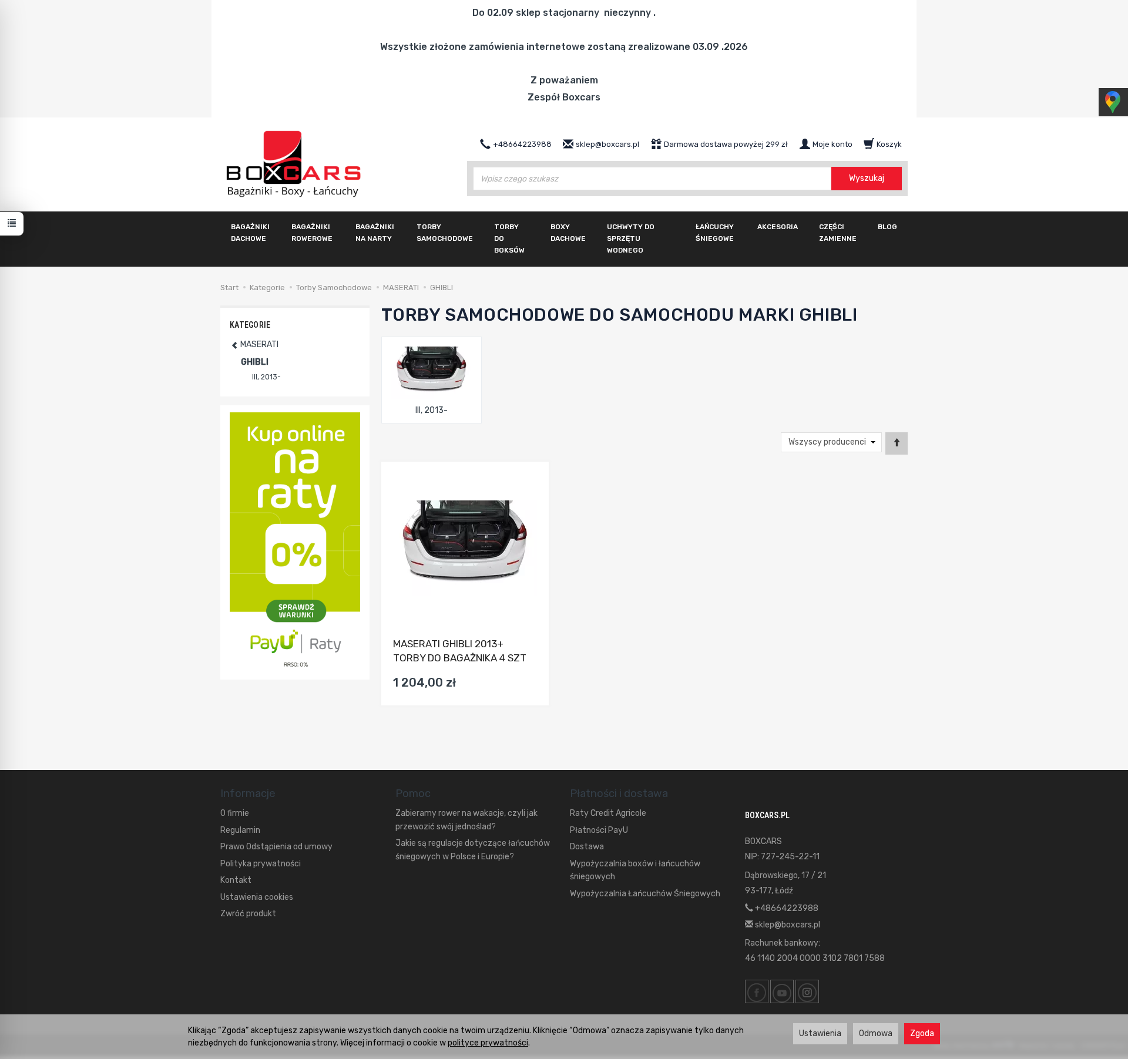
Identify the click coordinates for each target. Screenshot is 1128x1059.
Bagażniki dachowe (250, 233)
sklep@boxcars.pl (786, 925)
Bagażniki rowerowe (312, 233)
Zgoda (922, 1033)
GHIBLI (254, 362)
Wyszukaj (866, 178)
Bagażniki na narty (374, 233)
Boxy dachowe (568, 233)
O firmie (234, 813)
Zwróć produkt (248, 914)
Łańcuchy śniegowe (715, 233)
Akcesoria (777, 227)
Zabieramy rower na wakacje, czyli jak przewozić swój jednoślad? (466, 819)
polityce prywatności (488, 1043)
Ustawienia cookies (256, 897)
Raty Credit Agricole (608, 813)
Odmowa (875, 1033)
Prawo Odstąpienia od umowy (276, 847)
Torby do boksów (509, 238)
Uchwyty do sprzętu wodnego (630, 238)
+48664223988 (785, 908)
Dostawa (587, 847)
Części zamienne (838, 233)
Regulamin (240, 830)
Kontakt (235, 880)
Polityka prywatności (260, 864)
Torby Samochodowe (445, 233)
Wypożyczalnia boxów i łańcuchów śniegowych (635, 870)
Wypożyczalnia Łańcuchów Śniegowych (645, 894)
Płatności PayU (599, 830)
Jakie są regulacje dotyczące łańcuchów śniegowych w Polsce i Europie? (472, 849)
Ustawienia (820, 1033)
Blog (887, 227)
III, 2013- (431, 410)
